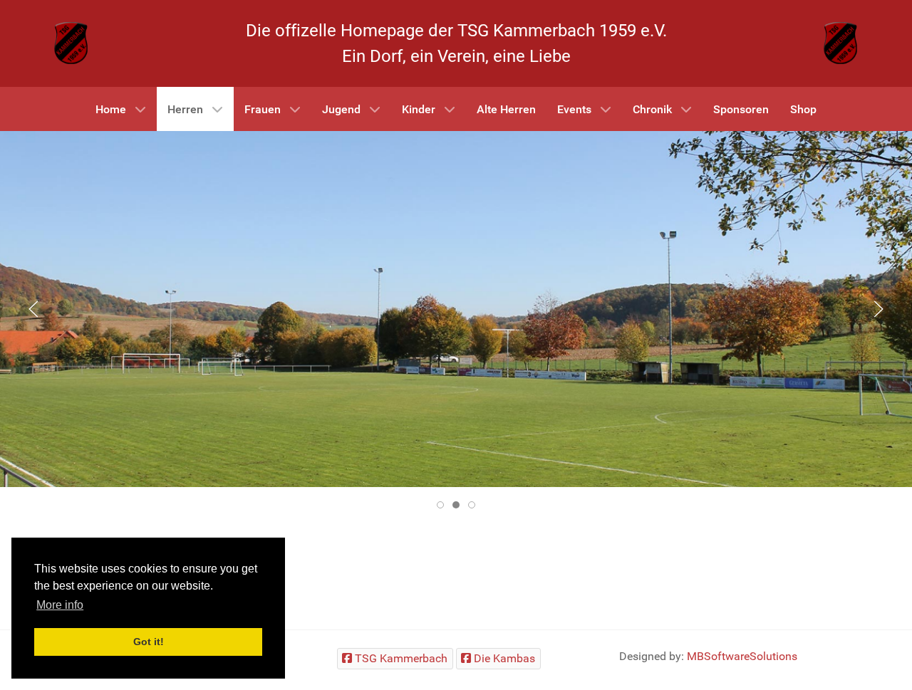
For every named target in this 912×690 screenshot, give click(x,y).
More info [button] (59, 605)
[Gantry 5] (71, 43)
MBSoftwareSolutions (742, 656)
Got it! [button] (148, 641)
